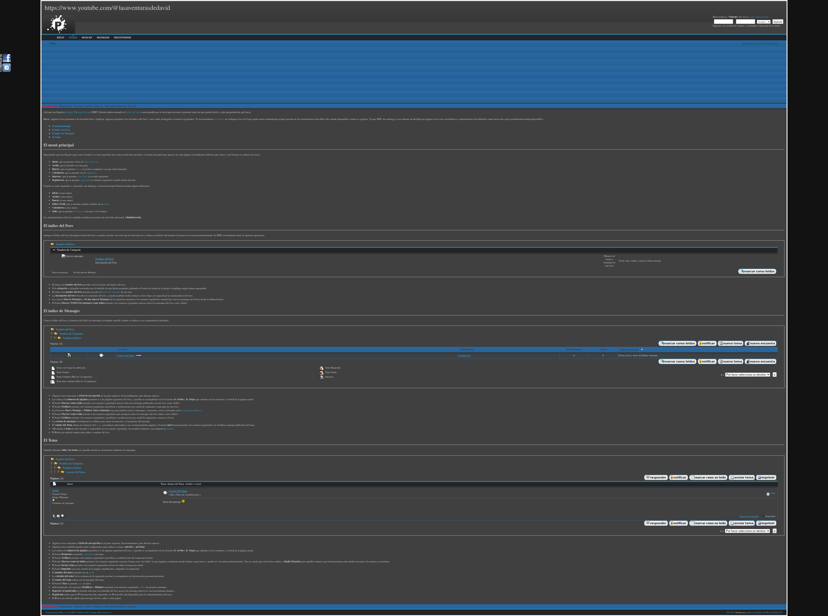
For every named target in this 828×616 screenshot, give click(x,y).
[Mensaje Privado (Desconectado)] (62, 516)
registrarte (219, 119)
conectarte (82, 176)
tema (98, 424)
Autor (55, 490)
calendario (91, 172)
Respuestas (573, 349)
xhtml (773, 612)
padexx (749, 612)
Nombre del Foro (65, 244)
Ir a (722, 374)
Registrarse (122, 37)
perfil (106, 203)
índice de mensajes (111, 291)
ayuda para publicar (191, 410)
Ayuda (73, 37)
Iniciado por (467, 349)
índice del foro (132, 112)
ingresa (753, 16)
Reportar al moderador (749, 516)
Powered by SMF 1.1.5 (57, 612)
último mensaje (630, 349)
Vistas (603, 349)
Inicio (60, 37)
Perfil (88, 106)
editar (142, 587)
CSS (780, 612)
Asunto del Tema (125, 355)
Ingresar (103, 37)
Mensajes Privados (115, 106)
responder (88, 554)
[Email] (58, 516)
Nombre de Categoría (69, 250)
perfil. (91, 572)
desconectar (79, 211)
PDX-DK (730, 612)
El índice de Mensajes (63, 133)
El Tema (56, 137)
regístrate (763, 16)
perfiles (170, 428)
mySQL (758, 612)
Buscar (87, 37)
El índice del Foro (61, 130)
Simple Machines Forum (78, 112)
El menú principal (61, 126)
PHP (766, 612)
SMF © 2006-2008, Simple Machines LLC (91, 612)
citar (80, 583)
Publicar (98, 106)
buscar (78, 169)
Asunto (122, 349)
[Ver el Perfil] (54, 516)
